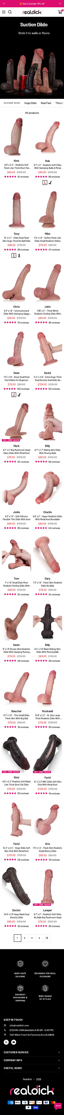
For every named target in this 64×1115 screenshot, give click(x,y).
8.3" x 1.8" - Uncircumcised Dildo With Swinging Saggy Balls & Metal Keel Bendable (16, 312)
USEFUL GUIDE (13, 1067)
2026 (38, 1079)
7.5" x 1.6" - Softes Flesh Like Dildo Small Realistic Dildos (47, 239)
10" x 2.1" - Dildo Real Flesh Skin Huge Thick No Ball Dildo (16, 239)
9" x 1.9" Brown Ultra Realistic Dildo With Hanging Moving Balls (16, 651)
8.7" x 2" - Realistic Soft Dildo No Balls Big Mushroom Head (47, 916)
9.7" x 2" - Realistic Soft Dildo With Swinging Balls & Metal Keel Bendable (47, 167)
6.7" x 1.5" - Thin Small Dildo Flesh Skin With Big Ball (16, 717)
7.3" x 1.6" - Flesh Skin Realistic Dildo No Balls (47, 584)
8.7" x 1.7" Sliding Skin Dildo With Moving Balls (47, 451)
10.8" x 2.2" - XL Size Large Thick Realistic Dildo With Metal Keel (47, 717)
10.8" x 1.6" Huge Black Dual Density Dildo (16, 916)
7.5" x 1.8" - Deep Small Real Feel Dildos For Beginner (16, 378)
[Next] (46, 938)
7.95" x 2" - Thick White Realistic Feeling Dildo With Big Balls (47, 312)
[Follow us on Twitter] (6, 1042)
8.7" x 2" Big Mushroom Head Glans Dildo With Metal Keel (16, 451)
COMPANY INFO (13, 1060)
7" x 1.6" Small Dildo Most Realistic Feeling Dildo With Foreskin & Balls (16, 584)
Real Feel (46, 102)
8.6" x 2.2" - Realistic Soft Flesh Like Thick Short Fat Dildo (16, 166)
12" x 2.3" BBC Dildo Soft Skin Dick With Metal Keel (47, 783)
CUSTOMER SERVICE (16, 1052)
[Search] (10, 12)
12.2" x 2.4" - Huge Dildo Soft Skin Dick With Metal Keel (16, 849)
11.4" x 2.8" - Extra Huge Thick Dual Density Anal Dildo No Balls (48, 379)
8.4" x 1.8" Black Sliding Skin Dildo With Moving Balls (47, 650)
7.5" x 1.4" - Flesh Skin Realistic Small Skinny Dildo (47, 849)
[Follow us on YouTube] (13, 1042)
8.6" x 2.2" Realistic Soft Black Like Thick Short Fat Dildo (16, 783)
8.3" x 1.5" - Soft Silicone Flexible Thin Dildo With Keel (16, 518)
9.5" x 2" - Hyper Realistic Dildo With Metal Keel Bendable (47, 518)
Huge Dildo (30, 102)
